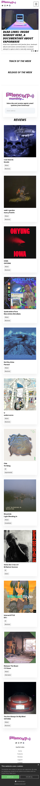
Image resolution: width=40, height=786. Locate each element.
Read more (13, 773)
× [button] (38, 765)
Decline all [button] (29, 777)
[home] (8, 2)
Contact (20, 763)
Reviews (20, 757)
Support (20, 760)
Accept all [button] (10, 777)
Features (20, 754)
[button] (36, 4)
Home (20, 751)
